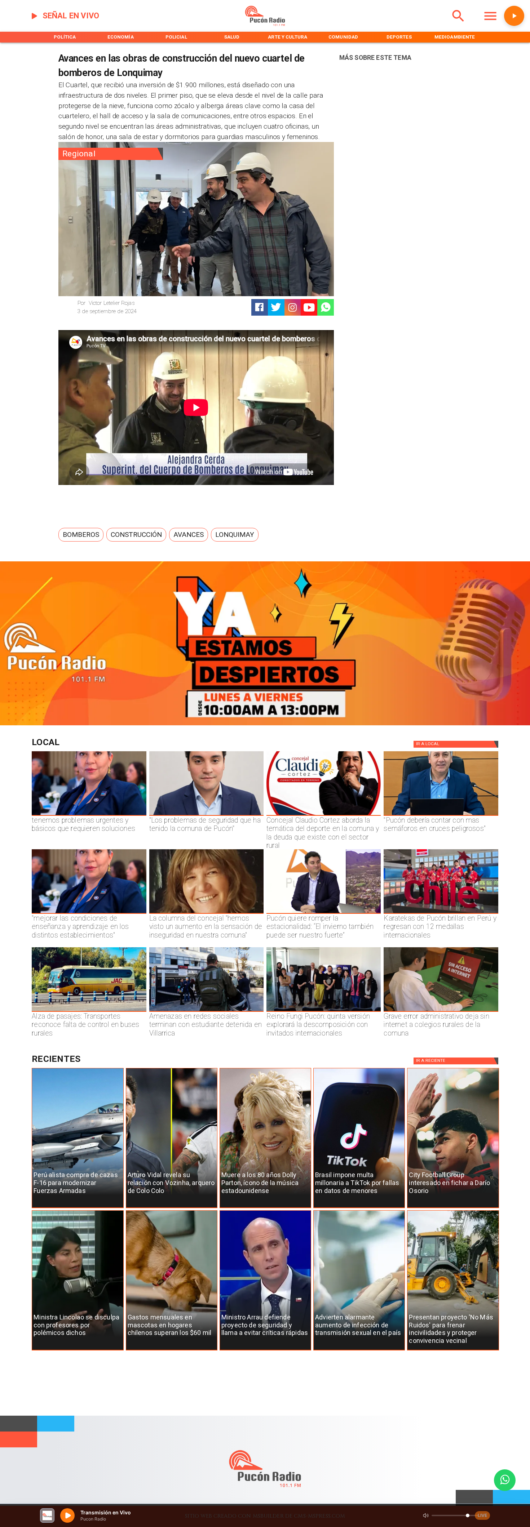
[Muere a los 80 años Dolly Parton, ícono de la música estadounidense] (265, 1207)
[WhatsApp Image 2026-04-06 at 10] (323, 1011)
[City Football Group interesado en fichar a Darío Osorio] (453, 1207)
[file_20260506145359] (441, 913)
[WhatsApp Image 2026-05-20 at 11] (206, 913)
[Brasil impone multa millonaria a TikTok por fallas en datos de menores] (359, 1207)
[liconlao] (77, 1350)
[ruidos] (453, 1350)
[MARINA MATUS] (89, 815)
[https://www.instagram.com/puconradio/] (292, 307)
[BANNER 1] (265, 723)
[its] (359, 1350)
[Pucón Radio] (458, 24)
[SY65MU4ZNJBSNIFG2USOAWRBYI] (206, 1011)
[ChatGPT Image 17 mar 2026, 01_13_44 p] (441, 1011)
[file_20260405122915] (89, 1011)
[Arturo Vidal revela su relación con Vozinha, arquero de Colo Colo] (171, 1207)
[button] (80, 535)
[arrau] (265, 1350)
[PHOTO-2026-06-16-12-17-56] (323, 815)
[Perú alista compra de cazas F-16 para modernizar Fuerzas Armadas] (77, 1207)
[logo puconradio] (265, 24)
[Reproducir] (514, 16)
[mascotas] (171, 1350)
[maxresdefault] (323, 913)
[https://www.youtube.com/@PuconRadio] (309, 307)
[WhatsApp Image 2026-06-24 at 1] (206, 815)
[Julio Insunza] (441, 815)
